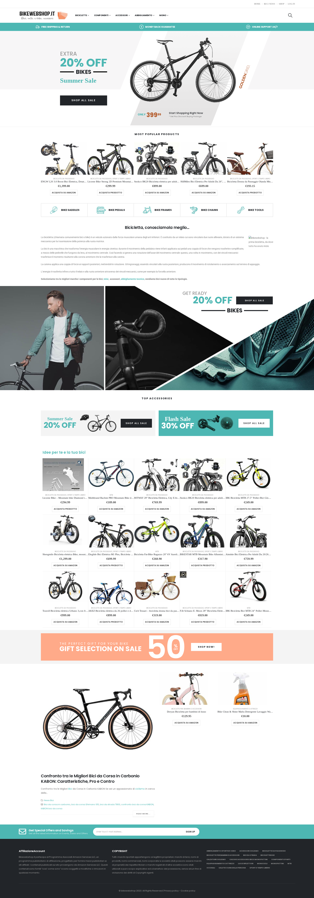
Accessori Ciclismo (249, 851)
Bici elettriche (268, 855)
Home (257, 4)
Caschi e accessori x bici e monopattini (248, 859)
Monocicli (262, 863)
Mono (162, 15)
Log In (291, 4)
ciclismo (140, 788)
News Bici (49, 800)
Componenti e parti (280, 859)
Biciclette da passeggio (63, 178)
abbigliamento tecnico (132, 279)
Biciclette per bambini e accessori (186, 709)
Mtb (111, 495)
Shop (281, 4)
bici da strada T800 (110, 804)
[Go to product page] (64, 158)
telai (106, 279)
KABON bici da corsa (51, 808)
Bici (70, 788)
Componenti (101, 15)
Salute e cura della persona (232, 868)
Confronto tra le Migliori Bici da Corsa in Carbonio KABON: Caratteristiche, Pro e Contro (90, 778)
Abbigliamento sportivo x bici (221, 851)
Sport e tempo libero (121, 178)
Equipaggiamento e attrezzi (245, 709)
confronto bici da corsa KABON (137, 804)
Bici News (269, 4)
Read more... (143, 814)
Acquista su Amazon (64, 192)
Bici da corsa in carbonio (57, 804)
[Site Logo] (43, 15)
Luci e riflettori (245, 863)
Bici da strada (250, 855)
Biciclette (81, 15)
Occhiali (211, 868)
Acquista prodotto (110, 192)
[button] (290, 15)
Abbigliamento (143, 15)
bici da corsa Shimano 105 (85, 804)
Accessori (121, 15)
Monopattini (277, 863)
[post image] (98, 720)
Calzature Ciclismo (216, 859)
